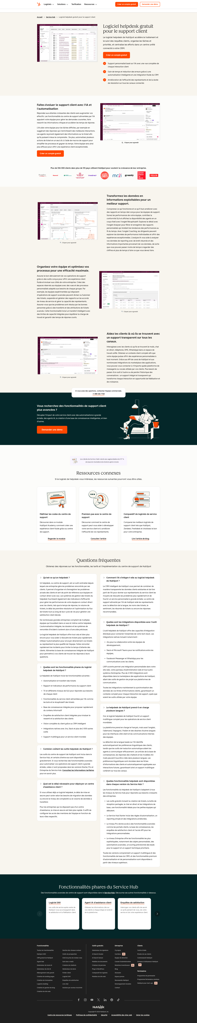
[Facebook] (78, 1000)
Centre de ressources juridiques (60, 1015)
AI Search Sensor (97, 958)
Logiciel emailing (42, 984)
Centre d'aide (141, 950)
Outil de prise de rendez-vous (72, 958)
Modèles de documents (99, 961)
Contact (117, 987)
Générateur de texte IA (44, 965)
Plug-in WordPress (98, 969)
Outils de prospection (69, 954)
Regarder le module (56, 539)
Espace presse (119, 976)
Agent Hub (40, 961)
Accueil (39, 17)
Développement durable (123, 984)
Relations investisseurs (124, 965)
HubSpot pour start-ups (147, 983)
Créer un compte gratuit (127, 4)
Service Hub (50, 17)
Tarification (76, 4)
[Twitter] (98, 1000)
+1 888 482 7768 (99, 394)
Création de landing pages (45, 976)
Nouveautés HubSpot (122, 980)
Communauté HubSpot (144, 958)
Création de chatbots (69, 965)
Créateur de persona (99, 965)
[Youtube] (91, 1000)
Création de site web (44, 991)
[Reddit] (111, 1000)
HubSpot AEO (41, 954)
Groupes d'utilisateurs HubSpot (147, 963)
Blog (116, 969)
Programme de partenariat (146, 976)
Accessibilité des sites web (121, 1015)
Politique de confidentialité (86, 1015)
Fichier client (66, 973)
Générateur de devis (69, 969)
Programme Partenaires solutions (148, 979)
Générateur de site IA (44, 969)
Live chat (65, 984)
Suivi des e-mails (68, 961)
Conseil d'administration (123, 961)
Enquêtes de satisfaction (70, 980)
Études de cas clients (144, 954)
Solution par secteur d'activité (72, 987)
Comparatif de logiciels (100, 973)
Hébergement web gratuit (45, 973)
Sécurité (104, 1015)
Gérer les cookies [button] (143, 1015)
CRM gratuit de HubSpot (45, 958)
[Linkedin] (105, 1000)
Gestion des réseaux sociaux (71, 950)
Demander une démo (151, 4)
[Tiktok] (118, 1000)
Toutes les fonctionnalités (45, 950)
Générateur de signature (100, 950)
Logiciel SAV (55, 902)
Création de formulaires (45, 980)
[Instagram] (85, 1000)
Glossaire (118, 973)
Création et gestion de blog (46, 987)
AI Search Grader (97, 954)
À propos (118, 950)
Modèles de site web (99, 976)
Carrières (120, 954)
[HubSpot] (38, 4)
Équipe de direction (121, 958)
